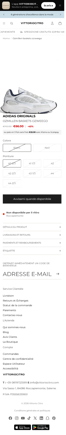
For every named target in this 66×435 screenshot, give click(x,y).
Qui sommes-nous (14, 327)
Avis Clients (10, 336)
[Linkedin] (41, 418)
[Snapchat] (47, 418)
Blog (6, 332)
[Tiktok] (29, 418)
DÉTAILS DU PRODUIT (15, 227)
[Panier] (60, 23)
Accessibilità (10, 368)
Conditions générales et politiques (32, 410)
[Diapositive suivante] (60, 14)
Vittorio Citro (36, 403)
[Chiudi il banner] (60, 5)
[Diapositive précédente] (4, 14)
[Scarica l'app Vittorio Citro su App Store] (22, 427)
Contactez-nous (12, 315)
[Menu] (4, 23)
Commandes (11, 354)
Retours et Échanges (15, 300)
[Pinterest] (54, 418)
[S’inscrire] (57, 274)
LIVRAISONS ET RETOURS (16, 235)
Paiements (9, 310)
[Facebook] (10, 418)
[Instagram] (17, 418)
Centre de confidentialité (18, 358)
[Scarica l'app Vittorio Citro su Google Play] (41, 427)
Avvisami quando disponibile (32, 199)
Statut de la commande (17, 305)
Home (6, 38)
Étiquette (9, 250)
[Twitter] (35, 418)
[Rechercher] (11, 23)
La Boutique (10, 341)
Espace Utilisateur (14, 363)
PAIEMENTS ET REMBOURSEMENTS (22, 242)
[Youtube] (23, 418)
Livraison (8, 295)
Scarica (48, 5)
